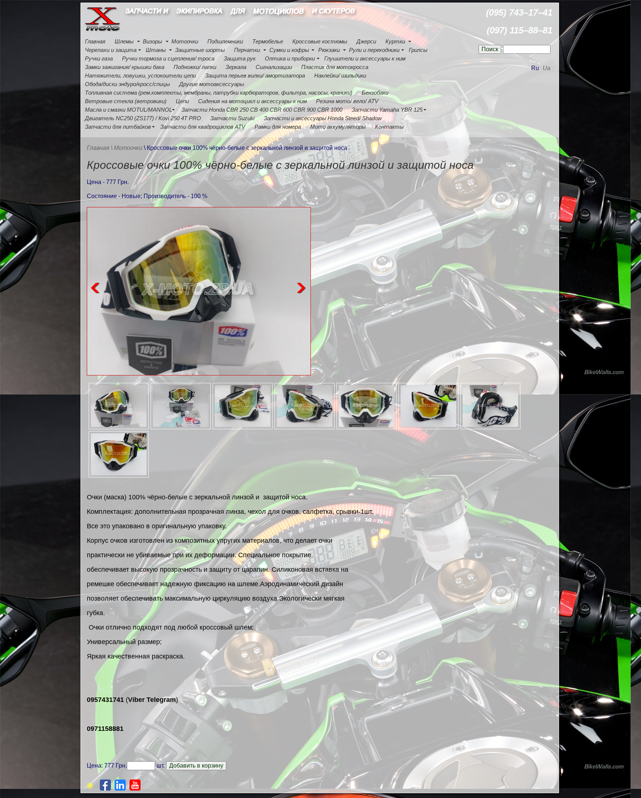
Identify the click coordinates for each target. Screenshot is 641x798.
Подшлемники (225, 41)
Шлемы (124, 41)
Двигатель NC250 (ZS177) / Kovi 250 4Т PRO (143, 118)
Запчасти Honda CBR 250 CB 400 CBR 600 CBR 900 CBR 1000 (261, 109)
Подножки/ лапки (195, 67)
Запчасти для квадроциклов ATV (202, 127)
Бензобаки (375, 92)
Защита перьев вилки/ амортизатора (255, 75)
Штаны (156, 50)
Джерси (366, 41)
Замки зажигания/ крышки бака (124, 67)
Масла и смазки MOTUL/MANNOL (128, 109)
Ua (546, 68)
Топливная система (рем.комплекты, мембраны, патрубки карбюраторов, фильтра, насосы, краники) (218, 92)
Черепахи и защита (111, 50)
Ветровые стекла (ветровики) (126, 101)
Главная (95, 41)
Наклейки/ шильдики (340, 75)
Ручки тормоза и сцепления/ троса (168, 58)
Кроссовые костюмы (319, 41)
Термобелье (267, 41)
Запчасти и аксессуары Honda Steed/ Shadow (323, 118)
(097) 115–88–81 (519, 30)
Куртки (395, 41)
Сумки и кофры (289, 50)
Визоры (152, 41)
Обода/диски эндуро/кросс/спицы (127, 84)
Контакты (389, 127)
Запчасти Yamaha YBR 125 (387, 109)
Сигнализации (274, 67)
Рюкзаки (329, 50)
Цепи (182, 101)
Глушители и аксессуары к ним (364, 58)
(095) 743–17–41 (519, 12)
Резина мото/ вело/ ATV (347, 101)
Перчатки (247, 50)
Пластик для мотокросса (334, 67)
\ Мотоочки (127, 148)
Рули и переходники (374, 50)
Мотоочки (184, 41)
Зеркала (236, 67)
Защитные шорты (200, 50)
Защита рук (240, 58)
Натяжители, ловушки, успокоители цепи (140, 75)
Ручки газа (99, 58)
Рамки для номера (277, 127)
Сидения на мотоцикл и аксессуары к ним (252, 101)
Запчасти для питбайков (118, 127)
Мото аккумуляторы (338, 127)
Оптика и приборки (290, 58)
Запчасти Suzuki (232, 118)
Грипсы (418, 50)
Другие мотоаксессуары (211, 84)
